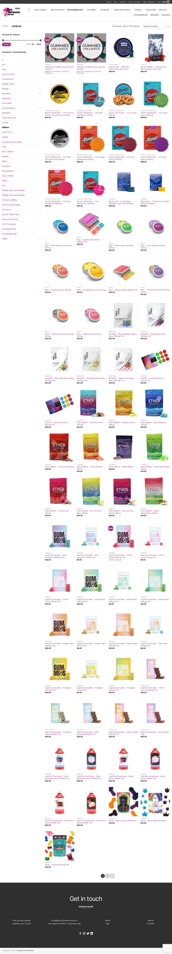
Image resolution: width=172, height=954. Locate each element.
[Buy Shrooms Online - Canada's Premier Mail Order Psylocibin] (11, 12)
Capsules (6, 98)
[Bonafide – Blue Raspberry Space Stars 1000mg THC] (123, 315)
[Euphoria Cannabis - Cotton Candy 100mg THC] (155, 536)
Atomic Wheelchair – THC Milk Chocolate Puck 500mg (57, 158)
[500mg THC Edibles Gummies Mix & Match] (91, 48)
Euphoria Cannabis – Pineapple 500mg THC (122, 689)
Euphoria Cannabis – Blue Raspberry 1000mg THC (56, 556)
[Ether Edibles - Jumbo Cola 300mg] (59, 492)
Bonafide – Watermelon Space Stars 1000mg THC (121, 379)
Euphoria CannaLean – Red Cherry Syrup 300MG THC (59, 821)
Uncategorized (9, 229)
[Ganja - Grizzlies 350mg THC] (59, 845)
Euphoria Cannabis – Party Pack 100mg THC (154, 644)
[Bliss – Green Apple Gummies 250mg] (123, 226)
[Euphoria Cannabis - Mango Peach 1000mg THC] (59, 624)
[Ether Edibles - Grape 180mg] (123, 447)
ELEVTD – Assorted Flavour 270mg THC (152, 379)
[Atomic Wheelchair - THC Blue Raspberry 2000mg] (91, 94)
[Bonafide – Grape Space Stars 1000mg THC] (155, 315)
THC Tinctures (9, 224)
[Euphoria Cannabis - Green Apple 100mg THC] (123, 580)
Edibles (105, 10)
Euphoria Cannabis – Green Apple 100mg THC (123, 600)
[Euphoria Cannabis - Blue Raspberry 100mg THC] (91, 536)
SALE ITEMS (40, 10)
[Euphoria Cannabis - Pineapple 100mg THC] (91, 669)
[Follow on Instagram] (84, 933)
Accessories (140, 15)
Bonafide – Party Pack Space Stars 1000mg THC (59, 379)
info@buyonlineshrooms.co (64, 920)
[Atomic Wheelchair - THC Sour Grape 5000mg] (155, 138)
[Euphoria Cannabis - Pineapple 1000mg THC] (59, 669)
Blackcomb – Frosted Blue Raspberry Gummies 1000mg (121, 202)
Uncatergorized (9, 234)
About (109, 2)
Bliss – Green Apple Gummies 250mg (121, 246)
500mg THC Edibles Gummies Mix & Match (91, 68)
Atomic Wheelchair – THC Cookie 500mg (123, 114)
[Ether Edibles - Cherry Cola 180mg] (59, 447)
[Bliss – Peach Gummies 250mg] (59, 270)
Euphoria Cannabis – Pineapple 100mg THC (90, 689)
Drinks (5, 122)
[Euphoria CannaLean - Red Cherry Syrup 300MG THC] (59, 801)
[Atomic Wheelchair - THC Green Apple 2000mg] (155, 94)
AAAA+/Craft (8, 74)
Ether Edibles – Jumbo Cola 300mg (56, 512)
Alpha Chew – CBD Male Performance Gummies (119, 68)
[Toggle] (40, 88)
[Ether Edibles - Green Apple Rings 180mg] (155, 447)
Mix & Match (57, 10)
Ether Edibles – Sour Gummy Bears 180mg (89, 512)
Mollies (5, 156)
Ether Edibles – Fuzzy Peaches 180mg (89, 468)
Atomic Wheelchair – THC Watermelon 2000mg (87, 202)
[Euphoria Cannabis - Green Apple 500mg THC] (155, 580)
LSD (4, 147)
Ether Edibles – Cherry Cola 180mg (59, 467)
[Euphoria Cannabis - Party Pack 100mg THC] (155, 624)
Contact (123, 2)
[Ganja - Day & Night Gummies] (155, 801)
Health (163, 10)
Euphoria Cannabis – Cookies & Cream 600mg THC (58, 733)
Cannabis (6, 93)
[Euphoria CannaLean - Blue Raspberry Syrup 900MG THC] (91, 757)
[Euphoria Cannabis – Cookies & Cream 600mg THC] (59, 713)
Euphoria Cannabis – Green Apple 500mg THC (155, 600)
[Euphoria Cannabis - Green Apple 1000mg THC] (91, 580)
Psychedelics (74, 10)
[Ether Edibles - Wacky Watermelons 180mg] (155, 492)
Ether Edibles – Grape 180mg (121, 467)
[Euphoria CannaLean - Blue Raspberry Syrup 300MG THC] (59, 757)
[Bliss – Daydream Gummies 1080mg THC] (91, 223)
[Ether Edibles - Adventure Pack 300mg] (91, 403)
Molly (4, 161)
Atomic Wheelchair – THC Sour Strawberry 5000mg (58, 202)
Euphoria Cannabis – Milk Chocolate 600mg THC (87, 733)
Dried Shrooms (9, 118)
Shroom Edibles (9, 200)
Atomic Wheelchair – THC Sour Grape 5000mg (154, 158)
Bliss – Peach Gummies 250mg (58, 290)
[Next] (112, 876)
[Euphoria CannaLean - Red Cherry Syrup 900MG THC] (91, 801)
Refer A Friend (134, 2)
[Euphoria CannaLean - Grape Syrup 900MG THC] (155, 757)
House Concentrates (12, 142)
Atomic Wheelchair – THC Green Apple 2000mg (154, 114)
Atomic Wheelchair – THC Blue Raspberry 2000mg (90, 114)
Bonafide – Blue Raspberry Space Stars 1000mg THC (123, 335)
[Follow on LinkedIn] (91, 933)
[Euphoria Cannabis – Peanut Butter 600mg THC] (123, 713)
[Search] (29, 10)
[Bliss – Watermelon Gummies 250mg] (91, 315)
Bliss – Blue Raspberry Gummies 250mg (58, 246)
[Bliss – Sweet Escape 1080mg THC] (123, 270)
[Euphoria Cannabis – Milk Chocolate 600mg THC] (91, 713)
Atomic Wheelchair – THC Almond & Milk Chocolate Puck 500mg (59, 114)
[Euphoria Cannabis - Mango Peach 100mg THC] (91, 624)
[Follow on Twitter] (88, 933)
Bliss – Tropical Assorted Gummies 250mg (155, 291)
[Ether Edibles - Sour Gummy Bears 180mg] (91, 492)
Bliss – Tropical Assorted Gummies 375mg (59, 335)
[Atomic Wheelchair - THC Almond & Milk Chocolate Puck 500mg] (59, 94)
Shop (107, 920)
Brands (154, 15)
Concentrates (122, 10)
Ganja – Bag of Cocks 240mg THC (123, 821)
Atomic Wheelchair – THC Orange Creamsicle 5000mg (91, 158)
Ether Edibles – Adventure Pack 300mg (90, 423)
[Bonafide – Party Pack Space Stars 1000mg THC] (59, 359)
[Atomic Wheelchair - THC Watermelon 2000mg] (91, 182)
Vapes (138, 10)
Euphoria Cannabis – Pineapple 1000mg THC (58, 689)
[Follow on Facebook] (80, 933)
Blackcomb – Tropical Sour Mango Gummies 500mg (155, 202)
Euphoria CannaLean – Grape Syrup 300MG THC (121, 777)
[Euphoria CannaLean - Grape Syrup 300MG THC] (123, 757)
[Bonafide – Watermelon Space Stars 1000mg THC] (123, 359)
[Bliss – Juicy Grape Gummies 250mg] (155, 226)
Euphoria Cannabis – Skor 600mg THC (155, 733)
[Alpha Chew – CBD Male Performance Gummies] (123, 48)
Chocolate (7, 103)
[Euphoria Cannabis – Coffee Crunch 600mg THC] (155, 669)
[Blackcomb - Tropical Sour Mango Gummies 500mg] (155, 182)
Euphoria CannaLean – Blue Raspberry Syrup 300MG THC (57, 777)
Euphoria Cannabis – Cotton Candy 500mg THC (57, 600)
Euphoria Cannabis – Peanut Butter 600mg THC (123, 733)
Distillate (6, 113)
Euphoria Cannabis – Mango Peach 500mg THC (123, 644)
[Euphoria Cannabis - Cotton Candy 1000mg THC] (123, 536)
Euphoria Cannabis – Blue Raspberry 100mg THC (87, 556)
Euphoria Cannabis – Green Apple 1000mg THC (91, 600)
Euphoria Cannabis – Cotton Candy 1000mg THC (120, 556)
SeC (4, 185)
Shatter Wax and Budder (13, 190)
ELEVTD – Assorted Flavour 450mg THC (56, 423)
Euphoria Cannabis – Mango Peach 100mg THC (91, 644)
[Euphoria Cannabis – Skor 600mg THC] (155, 713)
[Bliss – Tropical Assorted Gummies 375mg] (59, 315)
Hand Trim (7, 132)
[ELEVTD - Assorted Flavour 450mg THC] (59, 403)
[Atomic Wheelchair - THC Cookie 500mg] (123, 94)
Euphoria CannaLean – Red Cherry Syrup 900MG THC (91, 821)
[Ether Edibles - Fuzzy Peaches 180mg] (91, 447)
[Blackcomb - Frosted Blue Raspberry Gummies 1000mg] (123, 182)
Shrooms (6, 209)
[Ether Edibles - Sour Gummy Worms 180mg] (123, 492)
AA (3, 64)
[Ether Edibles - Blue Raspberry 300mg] (155, 403)
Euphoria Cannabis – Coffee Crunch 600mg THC (152, 689)
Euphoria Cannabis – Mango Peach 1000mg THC (59, 644)
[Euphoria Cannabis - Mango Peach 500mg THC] (123, 624)
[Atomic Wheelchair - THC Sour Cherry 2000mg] (123, 138)
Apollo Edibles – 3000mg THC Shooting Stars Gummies (153, 68)
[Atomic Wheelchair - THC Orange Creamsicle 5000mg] (91, 138)
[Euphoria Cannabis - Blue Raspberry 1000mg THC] (59, 536)
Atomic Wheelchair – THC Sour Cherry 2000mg (122, 158)
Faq (107, 923)
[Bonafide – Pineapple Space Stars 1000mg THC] (91, 359)
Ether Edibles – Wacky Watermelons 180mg (150, 512)
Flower (91, 10)
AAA (4, 69)
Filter (6, 44)
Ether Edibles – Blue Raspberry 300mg (154, 423)
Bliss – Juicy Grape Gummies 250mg (153, 246)
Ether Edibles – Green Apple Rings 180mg (155, 468)
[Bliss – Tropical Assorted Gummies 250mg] (155, 270)
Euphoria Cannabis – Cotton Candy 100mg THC (152, 556)
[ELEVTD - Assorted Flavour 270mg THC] (155, 359)
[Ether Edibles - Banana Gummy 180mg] (123, 403)
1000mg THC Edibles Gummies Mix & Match (59, 68)
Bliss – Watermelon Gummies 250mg (89, 335)
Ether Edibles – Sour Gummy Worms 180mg (121, 512)
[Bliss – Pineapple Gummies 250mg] (91, 270)
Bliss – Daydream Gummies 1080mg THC (88, 241)
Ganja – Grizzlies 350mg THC (57, 865)
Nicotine (151, 10)
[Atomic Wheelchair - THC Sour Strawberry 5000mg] (59, 182)
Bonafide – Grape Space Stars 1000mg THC (153, 335)
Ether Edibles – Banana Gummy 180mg (122, 423)
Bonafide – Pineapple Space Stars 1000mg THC (91, 379)
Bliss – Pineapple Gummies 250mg (91, 290)
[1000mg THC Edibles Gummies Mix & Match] (59, 48)
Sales (4, 181)
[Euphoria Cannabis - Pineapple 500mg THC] (123, 669)
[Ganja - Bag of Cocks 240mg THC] (123, 801)
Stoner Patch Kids (10, 214)
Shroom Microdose (11, 205)
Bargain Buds (8, 84)
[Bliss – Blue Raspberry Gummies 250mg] (59, 226)
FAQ (115, 2)
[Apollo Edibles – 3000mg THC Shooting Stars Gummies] (155, 48)
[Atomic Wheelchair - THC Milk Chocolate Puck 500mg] (59, 138)
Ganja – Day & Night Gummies (153, 821)
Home (5, 26)
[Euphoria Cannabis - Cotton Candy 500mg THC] (59, 580)
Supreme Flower (10, 219)
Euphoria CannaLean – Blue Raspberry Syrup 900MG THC (89, 777)
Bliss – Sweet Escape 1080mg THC (123, 290)
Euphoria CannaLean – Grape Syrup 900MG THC (153, 777)
